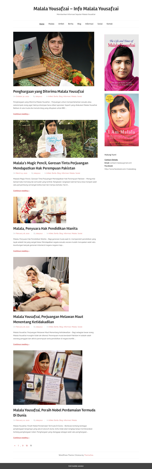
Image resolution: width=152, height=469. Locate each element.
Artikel (61, 24)
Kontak (110, 24)
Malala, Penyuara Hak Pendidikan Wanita (45, 228)
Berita (70, 24)
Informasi (89, 24)
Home (41, 24)
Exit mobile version (76, 466)
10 (27, 445)
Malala (51, 24)
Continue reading (20, 114)
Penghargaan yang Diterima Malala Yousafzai (48, 91)
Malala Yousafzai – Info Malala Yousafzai (76, 9)
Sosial (100, 24)
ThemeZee (88, 455)
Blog (79, 24)
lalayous (39, 96)
